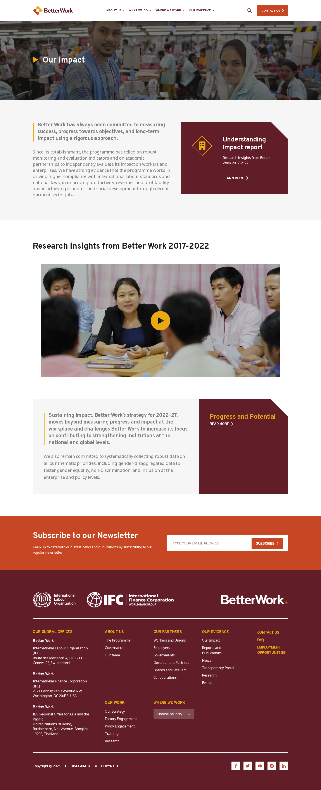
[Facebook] (235, 766)
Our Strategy (115, 711)
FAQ (260, 639)
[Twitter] (247, 766)
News (206, 660)
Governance (114, 647)
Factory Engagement (121, 718)
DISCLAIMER (80, 766)
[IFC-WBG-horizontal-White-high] (130, 599)
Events (207, 682)
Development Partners (172, 662)
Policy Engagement (120, 726)
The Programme (118, 640)
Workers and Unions (170, 640)
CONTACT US (271, 11)
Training (111, 733)
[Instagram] (272, 766)
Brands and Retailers (170, 670)
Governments (164, 655)
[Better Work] (254, 600)
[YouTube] (259, 766)
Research (209, 675)
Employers (162, 647)
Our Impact (211, 640)
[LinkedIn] (284, 766)
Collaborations (165, 677)
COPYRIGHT (110, 766)
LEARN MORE (233, 178)
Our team (112, 655)
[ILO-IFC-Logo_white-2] (54, 599)
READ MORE (219, 424)
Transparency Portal (218, 667)
